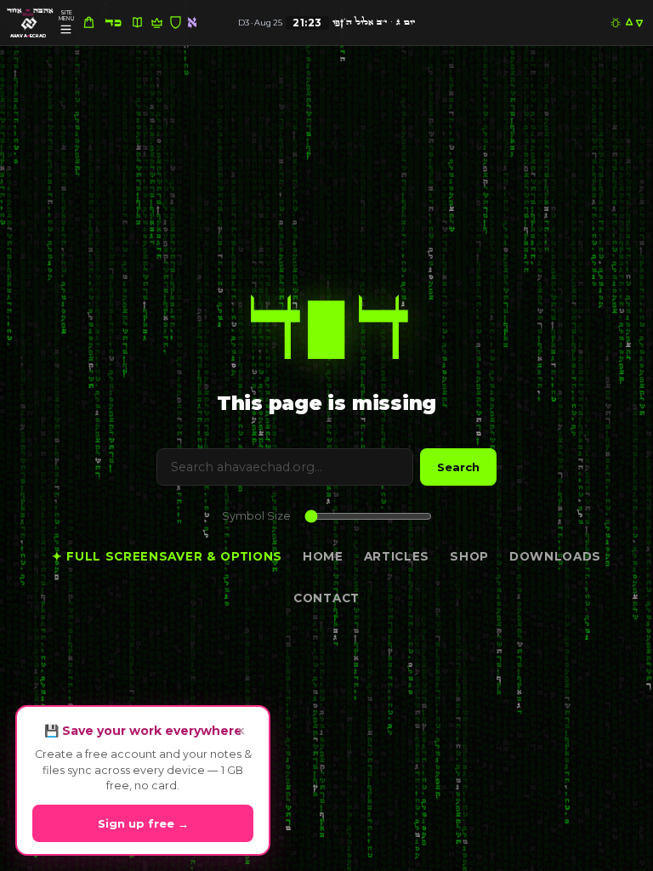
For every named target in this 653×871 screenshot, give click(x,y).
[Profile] (29, 23)
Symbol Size (256, 516)
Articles (396, 556)
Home (323, 556)
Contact (326, 598)
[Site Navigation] (66, 29)
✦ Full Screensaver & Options (167, 556)
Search (458, 467)
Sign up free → (143, 823)
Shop (469, 556)
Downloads (555, 556)
